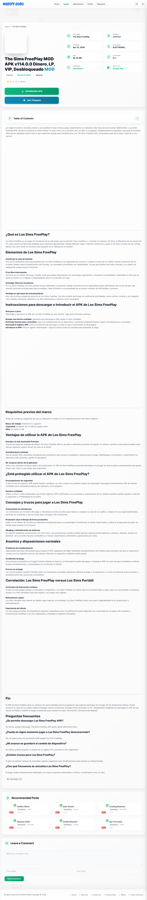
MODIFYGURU (26, 895)
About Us (84, 895)
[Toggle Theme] (143, 4)
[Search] (137, 4)
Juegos (66, 4)
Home (56, 4)
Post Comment (14, 879)
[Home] (13, 4)
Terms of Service (136, 895)
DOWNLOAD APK (33, 91)
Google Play (118, 68)
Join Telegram (34, 100)
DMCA (123, 895)
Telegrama (101, 4)
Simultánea (78, 68)
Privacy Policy (111, 895)
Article (90, 4)
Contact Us (97, 895)
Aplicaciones (78, 4)
